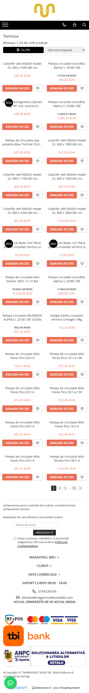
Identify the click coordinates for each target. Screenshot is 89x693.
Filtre (25, 50)
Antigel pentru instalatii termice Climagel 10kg (66, 317)
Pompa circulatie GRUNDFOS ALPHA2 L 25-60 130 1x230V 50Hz (22, 317)
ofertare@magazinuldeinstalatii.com (47, 597)
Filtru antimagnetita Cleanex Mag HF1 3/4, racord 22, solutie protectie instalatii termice (22, 104)
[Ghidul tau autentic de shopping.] (18, 687)
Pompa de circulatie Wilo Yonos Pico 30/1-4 (22, 424)
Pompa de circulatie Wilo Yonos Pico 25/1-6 (22, 390)
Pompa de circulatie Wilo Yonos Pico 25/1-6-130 (67, 390)
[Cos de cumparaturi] (74, 25)
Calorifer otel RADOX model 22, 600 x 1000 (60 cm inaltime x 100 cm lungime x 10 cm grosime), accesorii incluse (66, 142)
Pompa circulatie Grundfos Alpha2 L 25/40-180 (66, 65)
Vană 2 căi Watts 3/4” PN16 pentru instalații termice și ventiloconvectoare (22, 245)
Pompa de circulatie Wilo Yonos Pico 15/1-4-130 (67, 356)
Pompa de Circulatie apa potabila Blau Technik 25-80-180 (22, 142)
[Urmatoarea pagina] (80, 488)
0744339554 (47, 591)
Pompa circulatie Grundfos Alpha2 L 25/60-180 (66, 279)
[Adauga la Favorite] (37, 88)
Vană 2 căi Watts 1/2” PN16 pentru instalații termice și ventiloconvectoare (66, 245)
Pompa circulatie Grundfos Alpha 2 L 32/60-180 (66, 104)
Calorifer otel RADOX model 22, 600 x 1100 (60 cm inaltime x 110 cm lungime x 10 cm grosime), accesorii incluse (22, 176)
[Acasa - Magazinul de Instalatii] (44, 10)
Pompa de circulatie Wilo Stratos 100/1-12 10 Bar (22, 279)
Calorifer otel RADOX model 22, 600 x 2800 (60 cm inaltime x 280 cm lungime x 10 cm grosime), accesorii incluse (66, 211)
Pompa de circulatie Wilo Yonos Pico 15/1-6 (67, 424)
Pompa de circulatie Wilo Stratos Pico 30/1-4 (67, 458)
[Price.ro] (56, 688)
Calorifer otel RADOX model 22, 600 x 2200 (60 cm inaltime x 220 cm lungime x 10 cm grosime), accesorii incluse (22, 211)
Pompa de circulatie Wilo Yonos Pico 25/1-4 (22, 356)
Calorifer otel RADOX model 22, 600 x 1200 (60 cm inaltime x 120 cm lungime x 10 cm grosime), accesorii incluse (66, 176)
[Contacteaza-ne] (64, 25)
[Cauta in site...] (84, 25)
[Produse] (5, 26)
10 (74, 488)
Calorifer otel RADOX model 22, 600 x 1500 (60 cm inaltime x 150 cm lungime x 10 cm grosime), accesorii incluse (22, 65)
